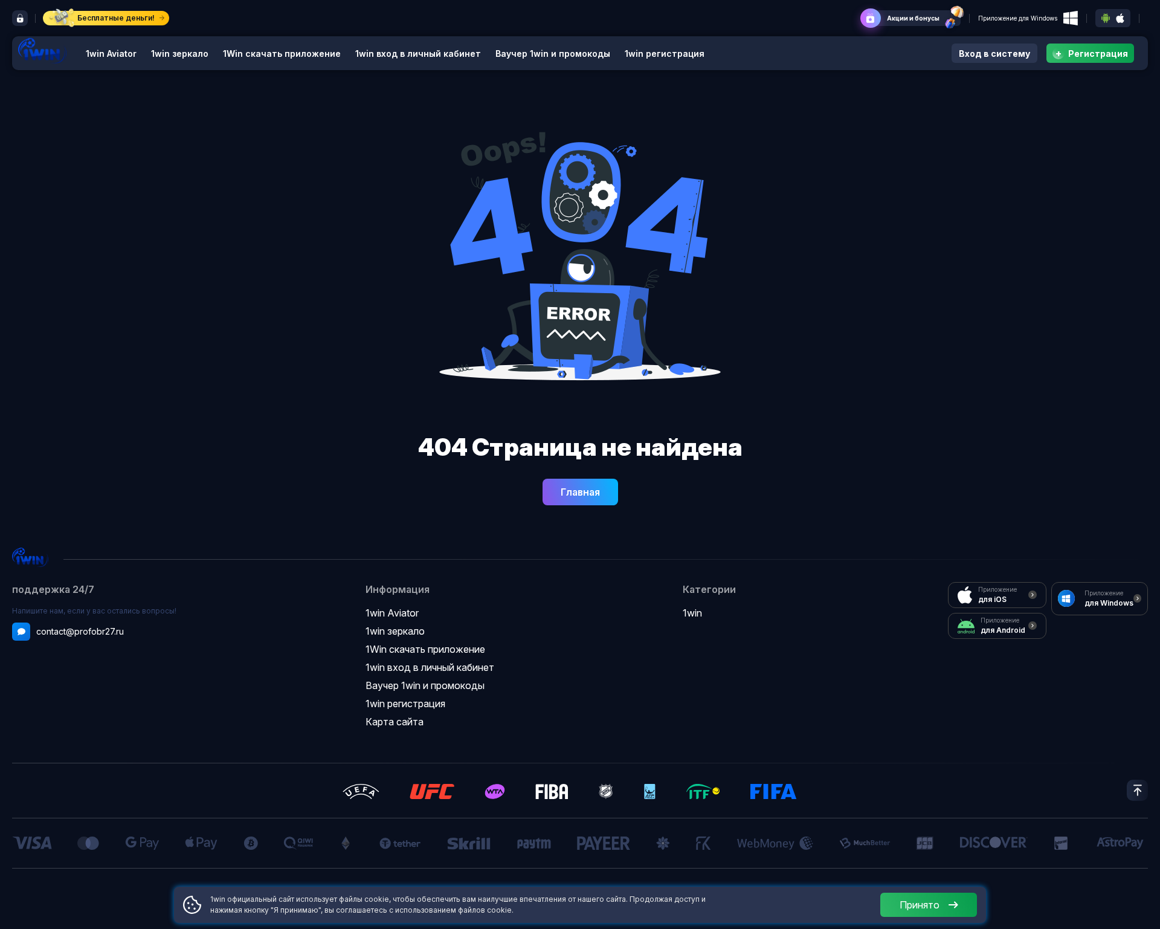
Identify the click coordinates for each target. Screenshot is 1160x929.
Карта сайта (395, 722)
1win (692, 613)
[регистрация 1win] (20, 18)
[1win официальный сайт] (42, 50)
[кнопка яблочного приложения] (1120, 18)
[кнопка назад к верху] (1137, 790)
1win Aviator (111, 53)
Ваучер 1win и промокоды (552, 53)
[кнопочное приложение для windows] (1070, 18)
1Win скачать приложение (282, 53)
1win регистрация (664, 53)
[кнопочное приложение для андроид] (1105, 18)
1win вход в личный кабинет (418, 53)
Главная (580, 492)
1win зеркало (179, 53)
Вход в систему (994, 53)
